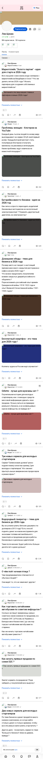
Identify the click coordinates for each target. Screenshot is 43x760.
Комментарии (14, 52)
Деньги (9, 568)
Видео (9, 707)
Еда (8, 255)
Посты (4, 52)
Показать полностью (11, 105)
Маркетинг (11, 335)
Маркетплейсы (12, 65)
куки (15, 750)
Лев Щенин (12, 63)
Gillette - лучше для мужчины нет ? (20, 391)
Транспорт (11, 196)
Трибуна (10, 515)
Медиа (9, 124)
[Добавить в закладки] (8, 187)
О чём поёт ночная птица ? (16, 571)
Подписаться (20, 29)
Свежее (5, 58)
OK (37, 750)
